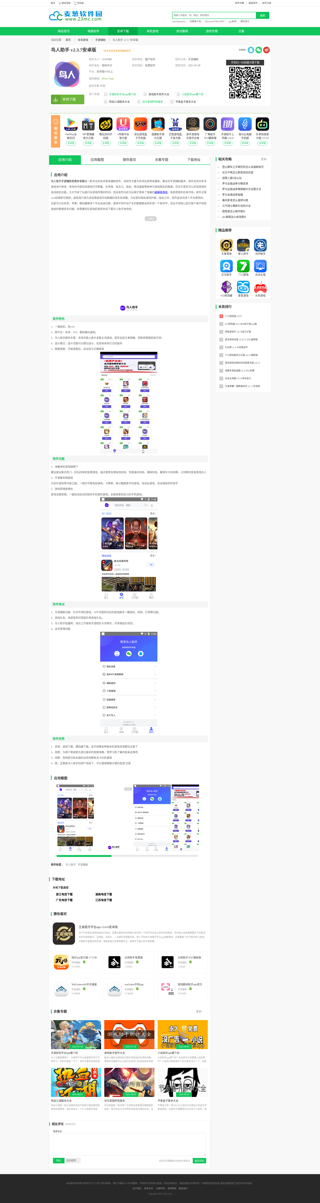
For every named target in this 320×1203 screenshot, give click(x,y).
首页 (53, 3)
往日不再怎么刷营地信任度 (237, 172)
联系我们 (183, 1188)
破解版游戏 (161, 192)
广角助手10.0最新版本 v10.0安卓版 (210, 136)
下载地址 (194, 160)
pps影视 (232, 21)
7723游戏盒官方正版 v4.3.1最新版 (239, 355)
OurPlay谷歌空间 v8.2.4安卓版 (71, 136)
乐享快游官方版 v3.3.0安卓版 (262, 136)
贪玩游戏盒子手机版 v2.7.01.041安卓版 (140, 136)
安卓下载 (123, 31)
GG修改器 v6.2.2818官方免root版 (239, 324)
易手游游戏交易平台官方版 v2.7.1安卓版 (192, 136)
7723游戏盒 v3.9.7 (231, 316)
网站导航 (66, 3)
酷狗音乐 (245, 21)
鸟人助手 (71, 864)
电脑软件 (93, 31)
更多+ (264, 159)
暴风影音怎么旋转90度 (235, 200)
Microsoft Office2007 (214, 21)
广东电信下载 (64, 900)
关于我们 (137, 1188)
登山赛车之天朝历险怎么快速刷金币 (243, 167)
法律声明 (160, 1188)
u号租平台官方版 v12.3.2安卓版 (123, 136)
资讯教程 (182, 31)
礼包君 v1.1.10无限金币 (234, 347)
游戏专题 (212, 31)
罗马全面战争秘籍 (232, 194)
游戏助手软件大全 (114, 1053)
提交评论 (199, 1160)
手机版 (80, 3)
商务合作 (148, 1188)
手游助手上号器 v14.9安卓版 (227, 136)
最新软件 (253, 3)
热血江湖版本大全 (61, 1100)
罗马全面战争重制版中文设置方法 (241, 189)
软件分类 (266, 3)
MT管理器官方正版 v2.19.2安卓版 (88, 136)
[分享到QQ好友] (251, 50)
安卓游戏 (83, 40)
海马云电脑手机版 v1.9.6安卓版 (245, 136)
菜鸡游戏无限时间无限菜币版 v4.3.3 (240, 362)
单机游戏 (153, 31)
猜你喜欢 (129, 160)
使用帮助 (172, 1188)
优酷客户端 (195, 21)
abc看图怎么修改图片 (234, 217)
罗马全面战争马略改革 (235, 183)
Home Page (108, 78)
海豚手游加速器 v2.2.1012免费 (238, 370)
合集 (241, 31)
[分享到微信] (258, 50)
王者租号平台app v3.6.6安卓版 (98, 927)
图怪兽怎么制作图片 (234, 211)
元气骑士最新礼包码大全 (236, 205)
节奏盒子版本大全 (168, 1100)
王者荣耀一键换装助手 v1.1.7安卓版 (240, 386)
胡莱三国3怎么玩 (232, 178)
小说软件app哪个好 (168, 1053)
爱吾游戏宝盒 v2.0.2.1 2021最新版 (239, 339)
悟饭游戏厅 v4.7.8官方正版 (236, 331)
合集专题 (161, 160)
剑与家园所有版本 (114, 1100)
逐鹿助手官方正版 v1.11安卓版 (157, 136)
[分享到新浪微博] (266, 50)
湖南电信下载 (103, 894)
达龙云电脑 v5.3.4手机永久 (236, 378)
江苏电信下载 (103, 900)
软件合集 (239, 3)
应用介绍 (65, 160)
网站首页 (64, 31)
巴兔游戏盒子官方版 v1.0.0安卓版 (175, 136)
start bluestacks (179, 21)
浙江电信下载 (64, 894)
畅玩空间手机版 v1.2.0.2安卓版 (105, 136)
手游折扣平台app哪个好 (64, 1053)
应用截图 (97, 160)
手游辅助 (100, 40)
